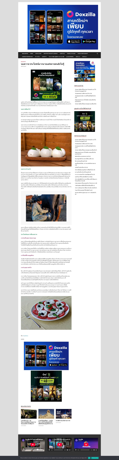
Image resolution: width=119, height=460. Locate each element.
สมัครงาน (78, 56)
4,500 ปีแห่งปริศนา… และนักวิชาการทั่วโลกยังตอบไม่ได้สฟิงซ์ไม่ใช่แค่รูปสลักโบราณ (45, 422)
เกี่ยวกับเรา (84, 56)
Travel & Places (71, 53)
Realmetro (25, 53)
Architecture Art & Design (51, 53)
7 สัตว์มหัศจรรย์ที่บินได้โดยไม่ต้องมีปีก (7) (85, 185)
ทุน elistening (69, 56)
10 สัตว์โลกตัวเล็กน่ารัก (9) (81, 167)
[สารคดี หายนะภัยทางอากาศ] (64, 414)
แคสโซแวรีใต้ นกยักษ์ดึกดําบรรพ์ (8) (83, 176)
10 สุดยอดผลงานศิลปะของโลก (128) (83, 143)
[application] (59, 444)
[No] (117, 458)
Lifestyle (62, 53)
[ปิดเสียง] (67, 450)
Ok (89, 457)
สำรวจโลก (37, 56)
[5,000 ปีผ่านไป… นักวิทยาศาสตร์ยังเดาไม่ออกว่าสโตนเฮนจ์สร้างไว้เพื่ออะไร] (29, 414)
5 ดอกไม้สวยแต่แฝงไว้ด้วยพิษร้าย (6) (83, 190)
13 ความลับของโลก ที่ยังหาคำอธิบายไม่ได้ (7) (86, 187)
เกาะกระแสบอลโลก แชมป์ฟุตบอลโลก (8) (85, 174)
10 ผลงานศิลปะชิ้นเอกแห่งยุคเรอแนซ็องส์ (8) (85, 103)
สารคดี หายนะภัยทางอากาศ (63, 420)
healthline (25, 335)
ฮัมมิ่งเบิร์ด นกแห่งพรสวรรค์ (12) (83, 156)
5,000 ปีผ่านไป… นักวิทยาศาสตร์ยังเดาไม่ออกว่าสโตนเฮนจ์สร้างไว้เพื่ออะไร (28, 422)
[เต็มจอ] (69, 450)
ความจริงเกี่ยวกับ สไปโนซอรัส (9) (83, 172)
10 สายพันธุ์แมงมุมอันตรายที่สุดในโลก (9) (85, 169)
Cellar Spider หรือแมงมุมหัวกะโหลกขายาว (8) (86, 183)
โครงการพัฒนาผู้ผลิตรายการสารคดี (56, 56)
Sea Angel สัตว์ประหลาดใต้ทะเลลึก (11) (84, 158)
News (31, 53)
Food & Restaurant (83, 53)
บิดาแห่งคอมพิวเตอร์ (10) (81, 161)
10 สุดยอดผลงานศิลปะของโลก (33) (83, 93)
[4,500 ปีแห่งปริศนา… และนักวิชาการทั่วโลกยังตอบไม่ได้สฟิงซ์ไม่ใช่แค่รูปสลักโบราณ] (46, 414)
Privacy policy (95, 457)
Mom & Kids (38, 53)
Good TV (44, 56)
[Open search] (97, 53)
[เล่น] (49, 450)
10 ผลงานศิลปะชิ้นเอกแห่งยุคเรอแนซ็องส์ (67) (86, 150)
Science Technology (27, 56)
